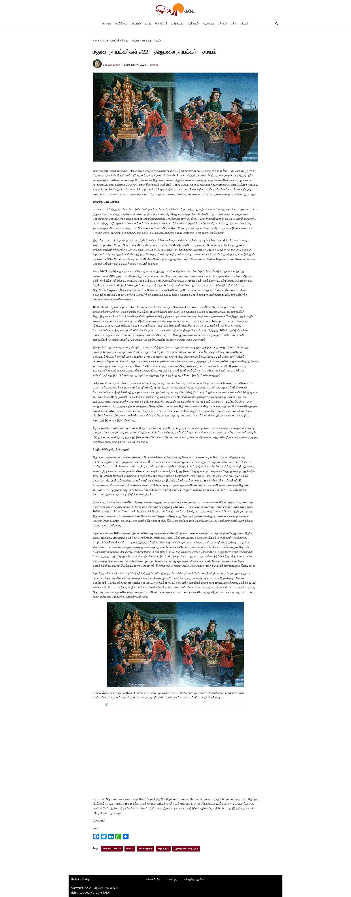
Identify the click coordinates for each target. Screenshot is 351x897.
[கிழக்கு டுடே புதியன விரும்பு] (175, 9)
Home (96, 40)
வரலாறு (106, 23)
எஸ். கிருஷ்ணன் (111, 64)
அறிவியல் (177, 23)
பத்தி (234, 23)
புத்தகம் (222, 23)
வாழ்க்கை (121, 23)
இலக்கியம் (161, 23)
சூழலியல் (208, 23)
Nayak (129, 848)
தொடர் (245, 23)
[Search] (276, 23)
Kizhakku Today (112, 848)
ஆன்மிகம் (193, 23)
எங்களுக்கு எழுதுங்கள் (194, 879)
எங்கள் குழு (172, 879)
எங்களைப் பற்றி (153, 879)
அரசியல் (136, 23)
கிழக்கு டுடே (163, 848)
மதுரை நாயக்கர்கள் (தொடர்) (186, 848)
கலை (148, 23)
